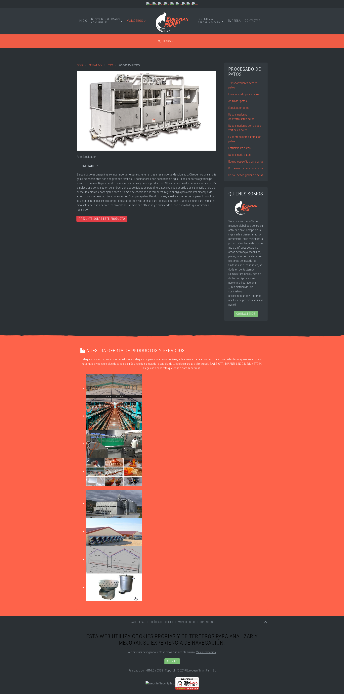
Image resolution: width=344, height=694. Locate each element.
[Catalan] (161, 4)
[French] (173, 4)
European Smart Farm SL (201, 670)
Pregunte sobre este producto (102, 218)
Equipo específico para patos (245, 161)
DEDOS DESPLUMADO (105, 21)
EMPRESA (234, 21)
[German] (179, 4)
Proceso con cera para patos (245, 168)
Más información (206, 652)
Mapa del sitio (186, 621)
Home (79, 64)
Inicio (83, 21)
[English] (167, 4)
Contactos (206, 621)
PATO (110, 64)
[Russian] (195, 4)
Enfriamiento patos (239, 148)
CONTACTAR (252, 21)
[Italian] (184, 4)
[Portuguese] (189, 4)
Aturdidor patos (237, 101)
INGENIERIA (209, 21)
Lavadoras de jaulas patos (243, 94)
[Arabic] (155, 4)
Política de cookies (161, 621)
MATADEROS (135, 21)
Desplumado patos (239, 155)
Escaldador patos (238, 108)
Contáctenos (246, 313)
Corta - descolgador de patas (245, 175)
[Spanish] (149, 4)
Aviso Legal (138, 621)
